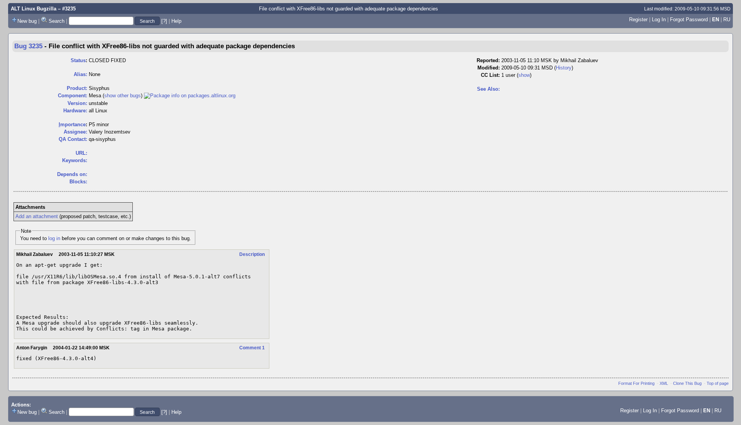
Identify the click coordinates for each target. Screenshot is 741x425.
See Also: (488, 89)
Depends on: (72, 174)
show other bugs (122, 95)
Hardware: (75, 110)
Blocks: (78, 182)
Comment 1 (252, 347)
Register (638, 19)
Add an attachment (36, 216)
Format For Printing (636, 383)
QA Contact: (73, 139)
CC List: (490, 75)
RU (726, 19)
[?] (164, 21)
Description (252, 254)
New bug (27, 21)
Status (78, 60)
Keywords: (74, 160)
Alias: (80, 74)
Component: (72, 95)
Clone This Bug (687, 383)
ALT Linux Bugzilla (33, 9)
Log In (659, 19)
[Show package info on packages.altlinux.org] (189, 95)
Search (56, 21)
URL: (81, 153)
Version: (77, 103)
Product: (77, 88)
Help (176, 21)
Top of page (718, 383)
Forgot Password (689, 19)
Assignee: (75, 132)
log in (54, 238)
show (524, 75)
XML (664, 383)
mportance (72, 124)
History (564, 68)
